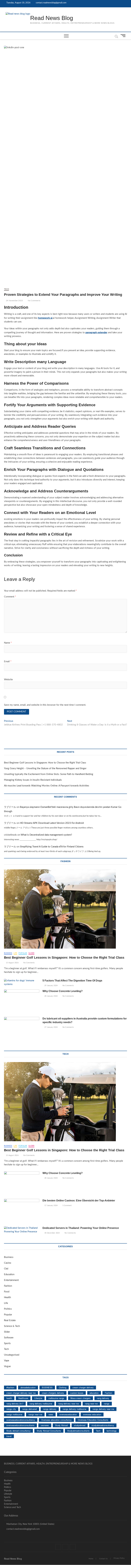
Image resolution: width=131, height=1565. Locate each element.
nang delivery (103, 1398)
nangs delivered (29, 1408)
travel (9, 1436)
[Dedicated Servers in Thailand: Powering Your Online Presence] (21, 1230)
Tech (6, 289)
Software (8, 1337)
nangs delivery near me (103, 1408)
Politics (8, 1309)
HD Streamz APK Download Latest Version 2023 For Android (52, 823)
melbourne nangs (56, 1398)
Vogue (7, 1366)
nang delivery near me (68, 1403)
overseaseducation (68, 1414)
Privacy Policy (119, 1558)
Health (7, 1297)
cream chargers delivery (53, 1392)
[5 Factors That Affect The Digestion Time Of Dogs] (21, 982)
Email (7, 661)
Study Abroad (61, 1425)
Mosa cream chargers (80, 1398)
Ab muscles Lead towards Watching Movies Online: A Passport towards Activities (46, 785)
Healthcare (23, 1398)
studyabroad (79, 1425)
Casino (7, 1263)
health (9, 1398)
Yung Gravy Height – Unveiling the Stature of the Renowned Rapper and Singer (45, 768)
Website (8, 679)
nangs (106, 1403)
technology (112, 1430)
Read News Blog (51, 18)
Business (8, 953)
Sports (7, 1343)
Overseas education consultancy (56, 1419)
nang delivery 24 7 (14, 1403)
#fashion (10, 1387)
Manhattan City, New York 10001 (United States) (30, 1524)
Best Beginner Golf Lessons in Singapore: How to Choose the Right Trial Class (45, 763)
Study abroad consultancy (18, 1430)
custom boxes (76, 1392)
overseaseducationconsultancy (20, 1419)
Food (6, 1291)
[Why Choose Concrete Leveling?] (21, 1001)
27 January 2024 (51, 1027)
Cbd (6, 1268)
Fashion (8, 1286)
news (50, 1414)
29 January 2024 (51, 985)
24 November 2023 (14, 301)
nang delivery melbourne (41, 1403)
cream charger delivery (83, 1387)
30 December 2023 (52, 1233)
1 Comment (67, 1205)
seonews (45, 1425)
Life (15, 953)
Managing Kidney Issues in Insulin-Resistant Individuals (33, 780)
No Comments (33, 301)
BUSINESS (47, 1387)
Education (9, 1274)
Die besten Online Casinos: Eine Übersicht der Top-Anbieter (78, 1200)
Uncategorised (11, 1355)
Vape (6, 1360)
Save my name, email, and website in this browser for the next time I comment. (45, 705)
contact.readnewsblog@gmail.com (50, 3)
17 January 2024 (51, 1205)
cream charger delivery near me (21, 1392)
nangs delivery (49, 1408)
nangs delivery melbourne (74, 1408)
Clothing (62, 1387)
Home (91, 1559)
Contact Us (103, 1559)
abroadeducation (28, 1387)
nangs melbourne (14, 1414)
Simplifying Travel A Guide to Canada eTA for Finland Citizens (52, 846)
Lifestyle (38, 1398)
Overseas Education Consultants (93, 1419)
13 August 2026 (12, 963)
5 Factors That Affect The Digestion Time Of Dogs (72, 980)
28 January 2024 (51, 996)
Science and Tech (12, 1507)
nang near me (91, 1403)
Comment (10, 597)
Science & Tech (12, 1326)
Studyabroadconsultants (78, 1430)
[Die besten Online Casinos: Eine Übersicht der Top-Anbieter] (21, 1211)
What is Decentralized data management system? (46, 835)
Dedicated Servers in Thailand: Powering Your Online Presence (80, 1228)
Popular (23, 953)
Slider (31, 953)
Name (8, 643)
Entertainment (11, 1280)
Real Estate (10, 1320)
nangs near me (35, 1414)
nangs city (11, 1408)
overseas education (92, 1414)
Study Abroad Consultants (49, 1430)
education (94, 1392)
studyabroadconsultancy (103, 1425)
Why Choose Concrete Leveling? (62, 991)
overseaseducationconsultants (20, 1425)
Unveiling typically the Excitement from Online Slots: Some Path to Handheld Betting (48, 774)
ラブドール (10, 807)
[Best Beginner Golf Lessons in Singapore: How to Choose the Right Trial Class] (65, 909)
